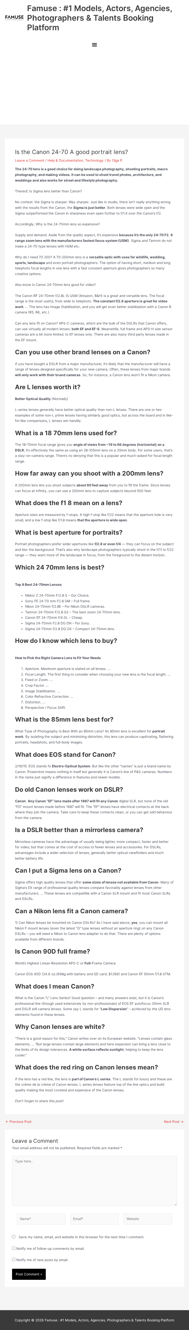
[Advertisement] (94, 88)
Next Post (174, 1122)
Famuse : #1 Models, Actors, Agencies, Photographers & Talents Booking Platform (99, 17)
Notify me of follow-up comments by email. (50, 1249)
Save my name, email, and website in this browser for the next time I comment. (81, 1237)
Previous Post (18, 1122)
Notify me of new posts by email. (42, 1260)
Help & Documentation (65, 160)
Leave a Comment (29, 160)
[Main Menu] (94, 45)
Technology (94, 160)
